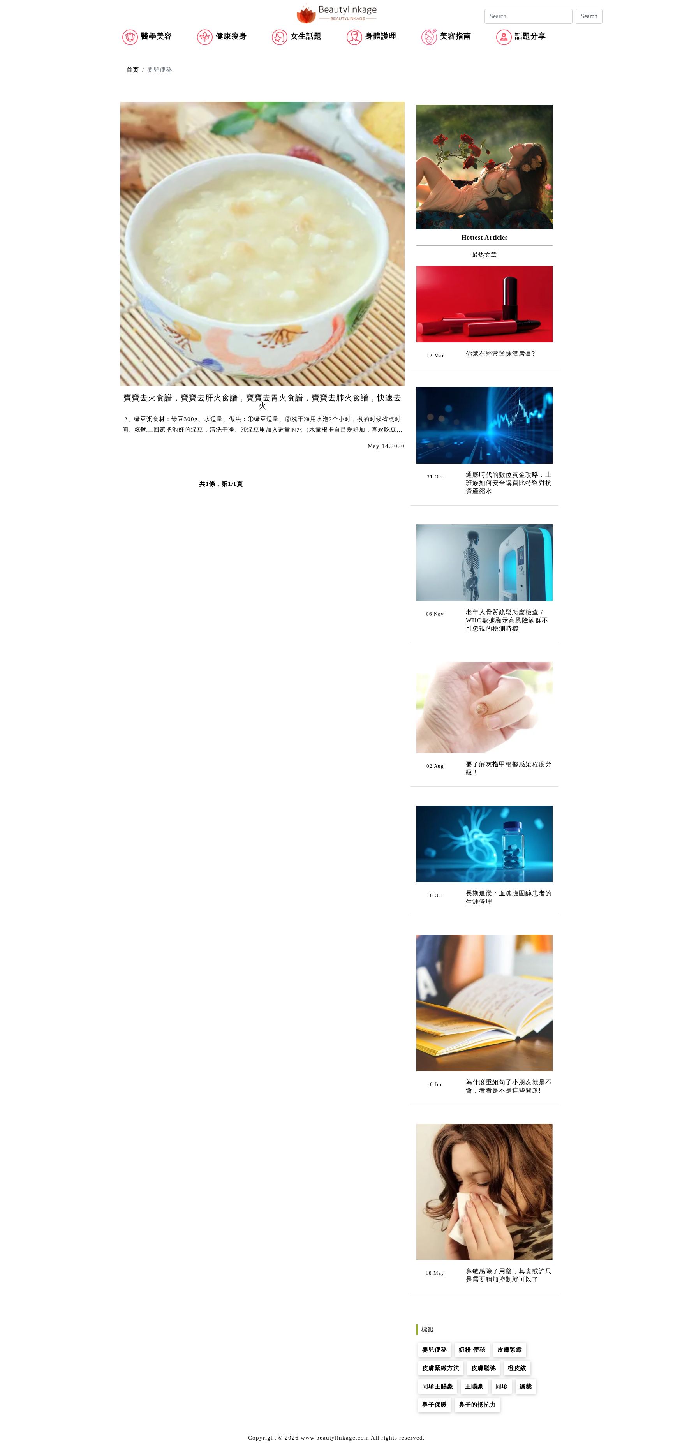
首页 (133, 70)
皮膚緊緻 (509, 1350)
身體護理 (380, 36)
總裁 (526, 1386)
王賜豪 (474, 1386)
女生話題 (306, 36)
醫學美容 (156, 36)
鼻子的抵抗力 (477, 1404)
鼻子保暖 (434, 1404)
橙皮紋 (517, 1368)
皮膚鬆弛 (483, 1368)
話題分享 (530, 36)
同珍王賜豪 (437, 1386)
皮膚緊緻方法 (441, 1368)
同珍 (501, 1386)
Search (589, 16)
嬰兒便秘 (434, 1350)
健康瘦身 (231, 36)
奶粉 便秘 (472, 1350)
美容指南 (455, 36)
